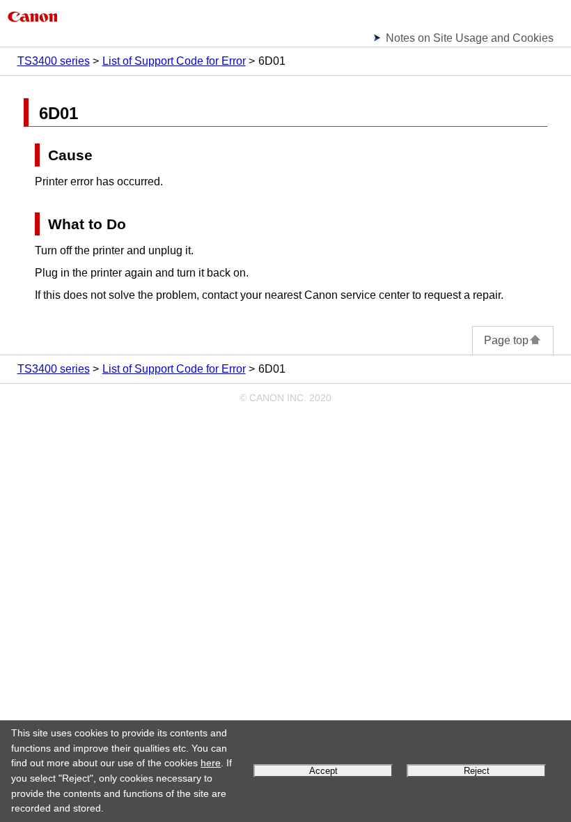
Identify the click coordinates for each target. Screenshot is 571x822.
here (211, 762)
